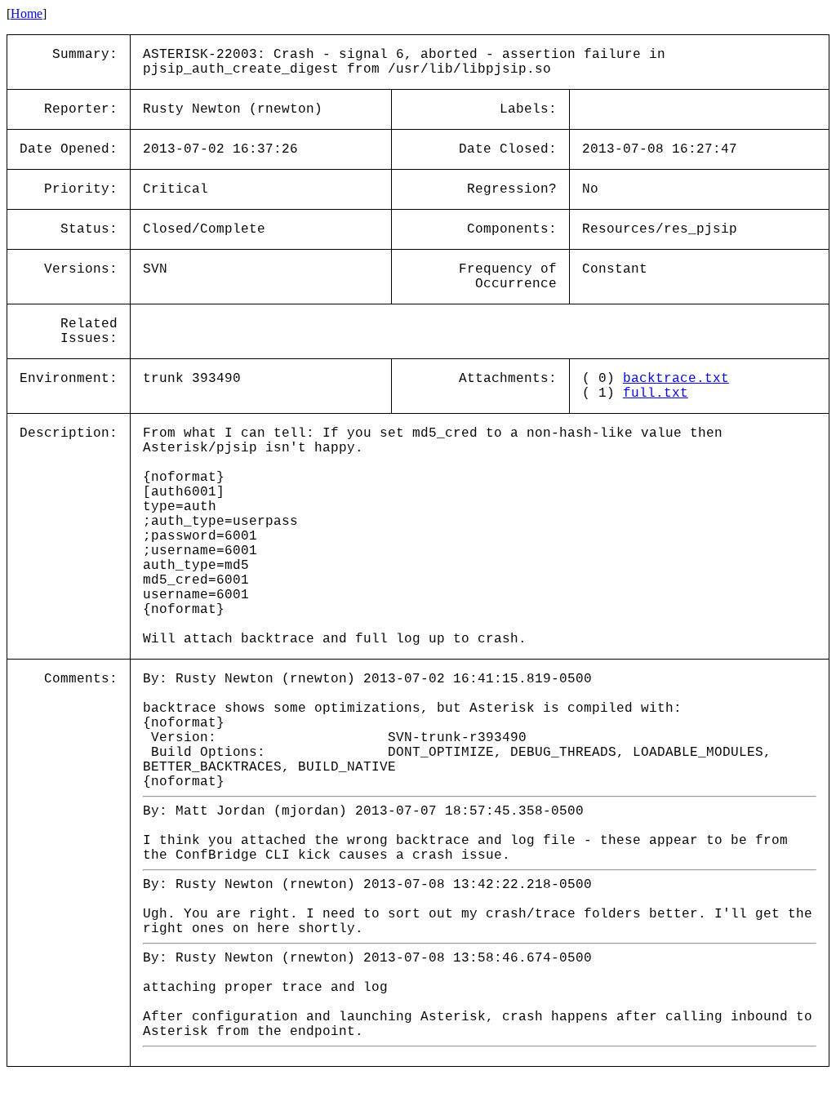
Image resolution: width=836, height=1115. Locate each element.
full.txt (655, 393)
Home (26, 13)
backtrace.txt (676, 378)
